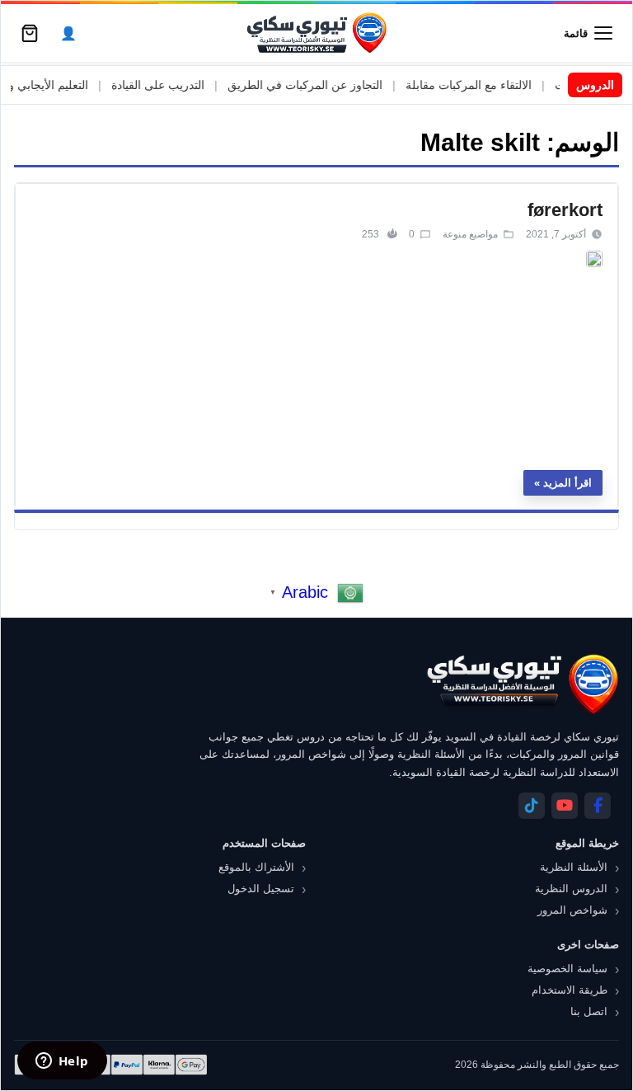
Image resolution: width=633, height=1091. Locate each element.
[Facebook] (597, 805)
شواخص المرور (572, 910)
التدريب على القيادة (174, 85)
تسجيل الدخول (260, 888)
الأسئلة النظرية (573, 867)
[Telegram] (531, 805)
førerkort (565, 210)
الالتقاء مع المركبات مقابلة (485, 85)
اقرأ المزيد (567, 483)
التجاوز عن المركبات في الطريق (321, 85)
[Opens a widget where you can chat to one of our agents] (61, 1062)
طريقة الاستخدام (569, 990)
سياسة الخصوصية (567, 968)
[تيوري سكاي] (521, 684)
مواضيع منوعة (470, 234)
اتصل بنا (588, 1011)
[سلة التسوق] (29, 33)
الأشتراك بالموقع (256, 867)
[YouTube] (564, 805)
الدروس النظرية (571, 888)
